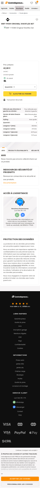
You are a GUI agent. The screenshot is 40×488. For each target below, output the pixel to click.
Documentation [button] (9, 182)
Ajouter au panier (22, 94)
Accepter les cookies (20, 479)
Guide (27, 8)
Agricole (4, 8)
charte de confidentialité (12, 265)
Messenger (20, 407)
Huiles (11, 8)
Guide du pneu (20, 322)
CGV (20, 337)
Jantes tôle (20, 364)
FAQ (20, 415)
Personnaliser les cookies (20, 484)
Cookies (20, 348)
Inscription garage (20, 330)
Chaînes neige (20, 371)
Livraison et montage (20, 386)
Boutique (19, 8)
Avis (3, 150)
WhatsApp (20, 402)
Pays (20, 341)
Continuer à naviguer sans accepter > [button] (27, 450)
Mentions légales (20, 333)
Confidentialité (20, 344)
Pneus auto (20, 360)
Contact (20, 411)
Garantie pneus (20, 319)
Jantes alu (20, 367)
